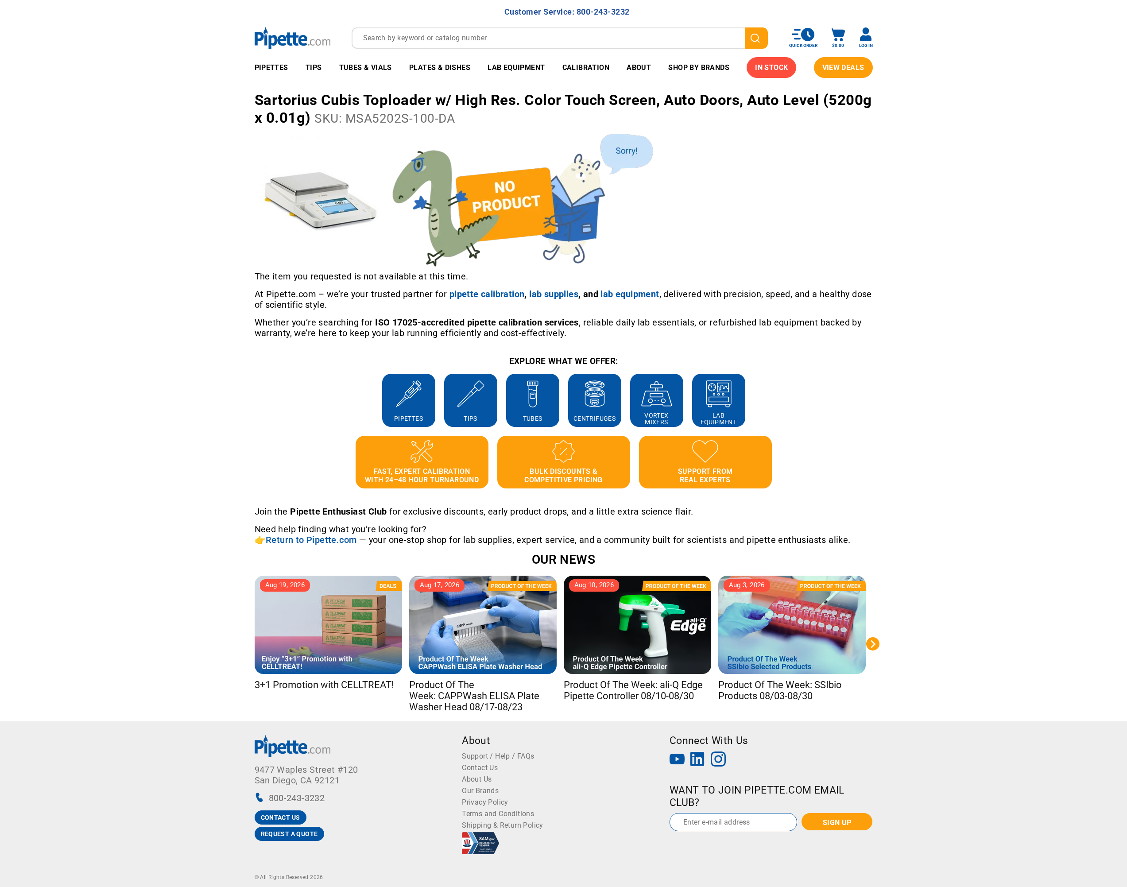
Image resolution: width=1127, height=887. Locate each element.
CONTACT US (280, 817)
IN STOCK (771, 67)
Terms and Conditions (498, 814)
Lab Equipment (516, 67)
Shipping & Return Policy (502, 825)
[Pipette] (292, 38)
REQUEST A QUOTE (289, 833)
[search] (756, 38)
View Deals (843, 67)
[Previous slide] (254, 400)
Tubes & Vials (365, 67)
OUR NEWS (563, 559)
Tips (314, 67)
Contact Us (480, 767)
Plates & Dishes (439, 67)
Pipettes (271, 67)
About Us (477, 779)
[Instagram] (718, 760)
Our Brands (480, 790)
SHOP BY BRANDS (698, 67)
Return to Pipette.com (311, 540)
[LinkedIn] (697, 760)
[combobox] (560, 38)
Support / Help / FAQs (498, 756)
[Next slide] (872, 400)
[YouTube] (677, 760)
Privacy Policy (485, 802)
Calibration (585, 67)
